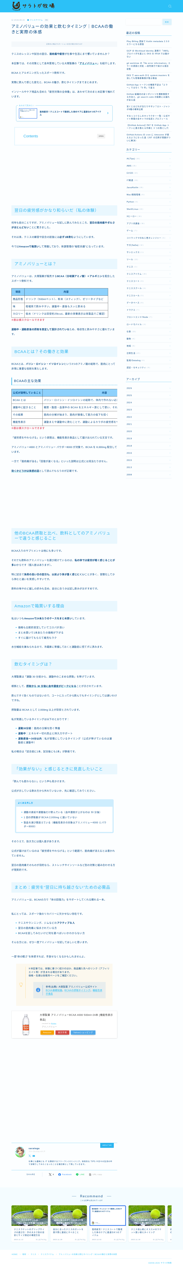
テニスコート (134, 281)
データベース (134, 303)
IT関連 (132, 180)
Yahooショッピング (83, 1032)
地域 (130, 346)
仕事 (131, 332)
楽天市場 (62, 1032)
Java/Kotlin (134, 187)
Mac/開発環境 (135, 195)
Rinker (53, 1023)
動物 (130, 339)
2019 (129, 438)
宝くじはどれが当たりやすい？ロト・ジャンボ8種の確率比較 (148, 107)
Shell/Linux (134, 209)
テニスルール (134, 296)
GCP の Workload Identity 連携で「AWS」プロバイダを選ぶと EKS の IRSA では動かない (148, 54)
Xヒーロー (133, 216)
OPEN (101, 136)
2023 (129, 410)
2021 (129, 424)
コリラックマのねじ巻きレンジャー (145, 238)
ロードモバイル (136, 324)
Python (132, 202)
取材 (24, 1254)
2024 (129, 402)
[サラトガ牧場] (33, 6)
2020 (129, 431)
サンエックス (134, 252)
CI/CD (132, 173)
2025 (129, 395)
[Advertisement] (64, 174)
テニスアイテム (36, 20)
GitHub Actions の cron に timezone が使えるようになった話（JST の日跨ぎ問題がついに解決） (149, 138)
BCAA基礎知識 (54, 990)
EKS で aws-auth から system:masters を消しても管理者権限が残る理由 (148, 76)
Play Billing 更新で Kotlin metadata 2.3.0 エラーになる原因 (148, 42)
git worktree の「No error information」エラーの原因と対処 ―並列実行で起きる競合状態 (148, 66)
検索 (167, 22)
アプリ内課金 (135, 223)
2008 (129, 475)
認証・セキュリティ (138, 368)
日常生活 (133, 353)
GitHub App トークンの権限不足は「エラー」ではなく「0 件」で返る (147, 86)
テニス (131, 267)
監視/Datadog (135, 360)
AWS (131, 166)
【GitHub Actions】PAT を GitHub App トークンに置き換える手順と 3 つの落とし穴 (148, 126)
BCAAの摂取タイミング (77, 990)
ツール (132, 259)
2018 (129, 446)
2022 (129, 417)
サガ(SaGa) (134, 245)
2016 (129, 453)
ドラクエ (132, 310)
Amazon (47, 1032)
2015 (129, 460)
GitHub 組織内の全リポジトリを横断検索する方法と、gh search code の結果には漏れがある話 (148, 97)
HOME (15, 1254)
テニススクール (136, 288)
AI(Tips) (133, 159)
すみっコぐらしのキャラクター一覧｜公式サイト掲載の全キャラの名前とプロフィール (148, 117)
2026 (129, 388)
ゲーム (131, 231)
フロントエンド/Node (139, 317)
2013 (129, 467)
